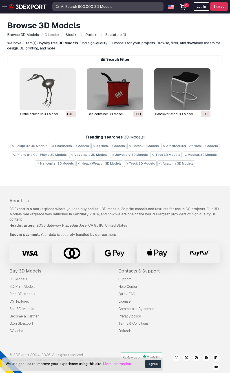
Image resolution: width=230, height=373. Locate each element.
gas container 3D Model (105, 114)
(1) (72, 34)
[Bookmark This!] (69, 104)
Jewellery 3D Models (131, 155)
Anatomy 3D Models (177, 163)
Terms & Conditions (133, 323)
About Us (19, 201)
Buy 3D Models (25, 271)
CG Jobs (16, 330)
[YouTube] (216, 367)
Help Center (127, 286)
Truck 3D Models (141, 163)
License (124, 301)
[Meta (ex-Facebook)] (206, 358)
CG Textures (19, 301)
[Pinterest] (196, 358)
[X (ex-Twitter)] (186, 358)
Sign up (219, 6)
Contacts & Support (139, 271)
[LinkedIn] (216, 358)
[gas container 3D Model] (115, 89)
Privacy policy (129, 316)
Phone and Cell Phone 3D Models (41, 155)
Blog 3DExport (21, 323)
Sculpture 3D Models (31, 146)
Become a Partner (24, 316)
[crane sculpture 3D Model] (48, 89)
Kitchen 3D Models (110, 146)
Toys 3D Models (167, 155)
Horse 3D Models (145, 146)
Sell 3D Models (21, 308)
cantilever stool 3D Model (174, 114)
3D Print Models (22, 286)
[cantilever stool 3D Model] (182, 89)
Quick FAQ (126, 294)
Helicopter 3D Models (57, 163)
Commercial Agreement (137, 308)
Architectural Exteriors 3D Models (192, 146)
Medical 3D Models (202, 155)
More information (117, 364)
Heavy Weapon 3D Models (101, 163)
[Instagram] (176, 358)
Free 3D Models (22, 294)
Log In (201, 6)
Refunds (125, 330)
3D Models (18, 279)
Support (124, 279)
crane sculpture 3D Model (39, 114)
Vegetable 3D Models (91, 155)
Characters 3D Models (71, 146)
